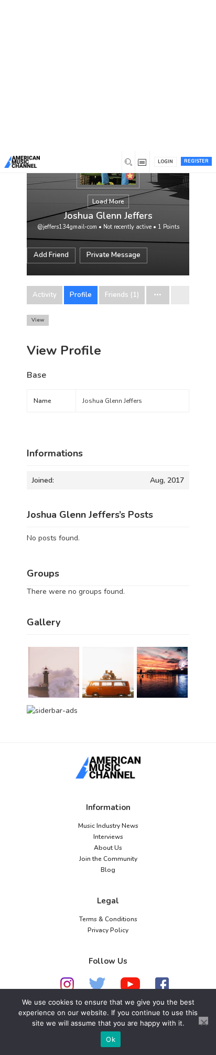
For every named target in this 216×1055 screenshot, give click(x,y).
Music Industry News (108, 826)
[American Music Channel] (108, 767)
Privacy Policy (108, 930)
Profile (81, 295)
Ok (110, 1039)
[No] (203, 1021)
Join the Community (108, 859)
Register (196, 161)
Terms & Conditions (108, 919)
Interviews (108, 837)
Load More (108, 201)
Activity (45, 295)
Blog (108, 870)
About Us (108, 848)
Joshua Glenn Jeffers (108, 215)
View (37, 320)
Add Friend (51, 255)
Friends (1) (122, 295)
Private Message (114, 255)
